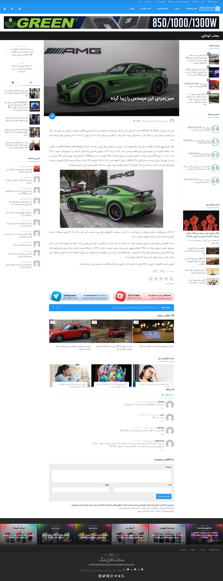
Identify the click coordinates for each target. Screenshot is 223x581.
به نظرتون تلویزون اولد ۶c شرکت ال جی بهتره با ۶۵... (19, 214)
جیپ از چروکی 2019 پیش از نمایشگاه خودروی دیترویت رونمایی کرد (114, 348)
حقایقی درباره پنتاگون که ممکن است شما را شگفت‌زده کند (195, 251)
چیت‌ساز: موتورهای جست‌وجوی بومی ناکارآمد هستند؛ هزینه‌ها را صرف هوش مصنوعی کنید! (16, 145)
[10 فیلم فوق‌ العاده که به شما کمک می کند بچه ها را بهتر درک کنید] (111, 375)
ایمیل (106, 484)
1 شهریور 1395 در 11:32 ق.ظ (144, 428)
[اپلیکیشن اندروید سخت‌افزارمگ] (119, 576)
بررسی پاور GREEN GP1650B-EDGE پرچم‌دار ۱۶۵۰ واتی (195, 85)
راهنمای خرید (162, 8)
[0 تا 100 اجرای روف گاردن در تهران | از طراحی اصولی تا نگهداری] (212, 261)
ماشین (155, 271)
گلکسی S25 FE (198, 1)
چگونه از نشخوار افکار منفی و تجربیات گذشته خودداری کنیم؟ (72, 385)
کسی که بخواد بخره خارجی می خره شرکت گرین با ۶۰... (19, 225)
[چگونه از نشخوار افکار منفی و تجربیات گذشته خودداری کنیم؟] (70, 375)
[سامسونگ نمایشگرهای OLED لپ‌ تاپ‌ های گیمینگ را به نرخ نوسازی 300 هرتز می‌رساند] (214, 72)
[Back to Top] (111, 555)
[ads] (111, 22)
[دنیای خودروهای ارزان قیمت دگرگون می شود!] (153, 331)
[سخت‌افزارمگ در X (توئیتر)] (103, 576)
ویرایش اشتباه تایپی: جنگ (22, 245)
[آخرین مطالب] (31, 83)
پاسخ (162, 408)
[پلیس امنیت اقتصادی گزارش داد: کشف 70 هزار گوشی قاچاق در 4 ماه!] (35, 93)
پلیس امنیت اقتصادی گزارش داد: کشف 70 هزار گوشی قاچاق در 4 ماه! (16, 93)
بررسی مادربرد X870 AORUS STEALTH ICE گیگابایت (199, 155)
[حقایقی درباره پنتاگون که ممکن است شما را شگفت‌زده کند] (212, 250)
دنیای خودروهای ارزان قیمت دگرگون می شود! (157, 346)
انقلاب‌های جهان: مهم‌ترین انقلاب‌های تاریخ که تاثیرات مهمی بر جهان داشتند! (202, 234)
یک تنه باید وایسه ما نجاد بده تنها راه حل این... (19, 181)
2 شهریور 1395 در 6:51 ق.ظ (147, 415)
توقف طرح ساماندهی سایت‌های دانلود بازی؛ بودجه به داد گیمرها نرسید (16, 132)
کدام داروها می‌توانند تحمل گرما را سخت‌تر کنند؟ (154, 385)
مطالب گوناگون (210, 36)
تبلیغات (193, 549)
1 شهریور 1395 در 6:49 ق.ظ (143, 441)
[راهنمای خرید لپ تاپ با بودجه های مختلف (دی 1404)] (55, 534)
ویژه (132, 8)
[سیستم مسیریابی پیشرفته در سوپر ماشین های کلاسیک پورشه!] (70, 331)
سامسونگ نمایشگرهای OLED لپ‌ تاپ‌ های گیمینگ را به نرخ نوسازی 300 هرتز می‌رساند (196, 72)
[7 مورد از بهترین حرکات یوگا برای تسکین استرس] (212, 271)
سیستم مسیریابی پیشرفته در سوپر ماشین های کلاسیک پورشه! (73, 348)
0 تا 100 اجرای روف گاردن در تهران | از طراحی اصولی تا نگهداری (194, 261)
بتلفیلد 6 (148, 1)
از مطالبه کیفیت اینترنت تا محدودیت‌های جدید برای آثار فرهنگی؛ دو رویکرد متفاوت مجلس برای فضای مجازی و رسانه (196, 99)
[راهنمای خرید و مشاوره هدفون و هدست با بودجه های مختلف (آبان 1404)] (204, 534)
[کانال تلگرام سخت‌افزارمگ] (115, 576)
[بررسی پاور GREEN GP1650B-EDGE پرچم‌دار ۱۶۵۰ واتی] (214, 85)
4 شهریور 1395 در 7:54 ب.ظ (145, 402)
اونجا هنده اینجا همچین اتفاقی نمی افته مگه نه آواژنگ (19, 171)
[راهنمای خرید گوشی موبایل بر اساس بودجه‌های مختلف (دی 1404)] (130, 534)
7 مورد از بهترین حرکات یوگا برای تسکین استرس (195, 271)
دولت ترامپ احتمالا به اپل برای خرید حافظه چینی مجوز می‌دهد (135, 307)
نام (169, 484)
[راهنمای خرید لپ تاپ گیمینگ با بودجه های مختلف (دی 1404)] (18, 534)
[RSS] (123, 576)
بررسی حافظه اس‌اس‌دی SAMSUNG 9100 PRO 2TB (196, 142)
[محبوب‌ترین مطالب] (13, 83)
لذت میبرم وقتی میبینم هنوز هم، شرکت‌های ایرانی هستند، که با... (20, 203)
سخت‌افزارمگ (214, 549)
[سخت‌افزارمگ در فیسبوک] (107, 576)
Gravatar (150, 511)
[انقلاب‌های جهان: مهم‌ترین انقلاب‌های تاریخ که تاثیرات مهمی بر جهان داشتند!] (201, 220)
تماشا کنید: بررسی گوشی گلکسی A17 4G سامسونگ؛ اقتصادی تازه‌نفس (197, 168)
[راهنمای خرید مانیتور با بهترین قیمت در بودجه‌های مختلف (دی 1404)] (93, 534)
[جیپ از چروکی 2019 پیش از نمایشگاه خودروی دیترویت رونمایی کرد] (111, 331)
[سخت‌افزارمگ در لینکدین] (100, 576)
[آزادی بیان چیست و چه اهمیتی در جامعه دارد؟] (212, 281)
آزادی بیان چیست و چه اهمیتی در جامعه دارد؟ (196, 281)
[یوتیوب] (143, 296)
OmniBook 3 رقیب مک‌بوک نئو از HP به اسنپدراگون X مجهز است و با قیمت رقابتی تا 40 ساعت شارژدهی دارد (16, 106)
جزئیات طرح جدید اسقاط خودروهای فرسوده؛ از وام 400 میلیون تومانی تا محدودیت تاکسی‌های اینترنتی (196, 59)
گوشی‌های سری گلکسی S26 (178, 1)
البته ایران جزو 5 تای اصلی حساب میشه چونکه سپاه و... (20, 255)
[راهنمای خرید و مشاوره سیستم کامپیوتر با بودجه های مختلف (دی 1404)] (167, 534)
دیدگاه (166, 395)
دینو (140, 1)
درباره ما (202, 549)
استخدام (183, 549)
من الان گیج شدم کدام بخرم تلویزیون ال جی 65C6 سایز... (18, 192)
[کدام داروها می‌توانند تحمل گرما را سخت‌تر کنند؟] (153, 375)
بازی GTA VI (212, 1)
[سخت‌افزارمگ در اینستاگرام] (111, 576)
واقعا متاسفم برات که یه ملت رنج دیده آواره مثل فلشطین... (18, 235)
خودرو (162, 271)
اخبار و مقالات (191, 8)
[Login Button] (4, 8)
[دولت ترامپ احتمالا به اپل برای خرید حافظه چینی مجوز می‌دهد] (35, 119)
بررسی (177, 8)
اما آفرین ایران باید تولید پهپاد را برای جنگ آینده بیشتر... (19, 266)
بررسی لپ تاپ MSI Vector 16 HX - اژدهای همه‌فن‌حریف (197, 181)
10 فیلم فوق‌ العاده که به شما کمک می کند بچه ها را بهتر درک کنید (112, 385)
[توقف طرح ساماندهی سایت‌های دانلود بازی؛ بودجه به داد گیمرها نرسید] (35, 132)
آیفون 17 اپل (159, 1)
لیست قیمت (146, 8)
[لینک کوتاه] (134, 121)
